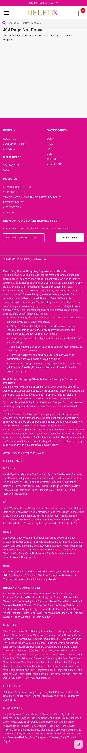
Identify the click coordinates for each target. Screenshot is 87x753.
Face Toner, (46, 508)
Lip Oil (73, 523)
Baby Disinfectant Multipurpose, (30, 729)
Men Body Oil (43, 677)
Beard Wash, (10, 643)
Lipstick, (25, 478)
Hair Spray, (49, 575)
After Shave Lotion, (14, 631)
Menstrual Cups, (12, 601)
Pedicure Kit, (70, 549)
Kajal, (6, 474)
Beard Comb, (57, 643)
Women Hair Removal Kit (35, 617)
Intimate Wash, (67, 553)
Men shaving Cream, (61, 631)
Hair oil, (62, 571)
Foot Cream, (40, 549)
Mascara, (26, 474)
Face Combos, (26, 523)
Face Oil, (17, 515)
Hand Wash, (55, 549)
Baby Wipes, (10, 721)
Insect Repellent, (12, 613)
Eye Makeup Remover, (70, 474)
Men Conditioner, (31, 662)
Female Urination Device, (60, 593)
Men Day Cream (72, 658)
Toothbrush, (76, 545)
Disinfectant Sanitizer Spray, (50, 605)
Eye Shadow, (39, 474)
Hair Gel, (37, 575)
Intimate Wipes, (12, 557)
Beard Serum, (62, 646)
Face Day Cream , (60, 512)
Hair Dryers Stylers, (24, 579)
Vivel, (26, 453)
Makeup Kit (21, 493)
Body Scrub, (55, 541)
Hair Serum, (74, 571)
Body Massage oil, (22, 541)
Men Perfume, (33, 696)
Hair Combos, (11, 575)
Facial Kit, (18, 519)
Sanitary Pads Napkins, (16, 593)
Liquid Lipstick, (39, 478)
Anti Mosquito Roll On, (16, 737)
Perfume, (60, 692)
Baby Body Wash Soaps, (17, 714)
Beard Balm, (29, 646)
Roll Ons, (8, 692)
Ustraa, (7, 453)
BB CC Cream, (40, 486)
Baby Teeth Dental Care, (32, 721)
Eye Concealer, (11, 478)
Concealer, (56, 482)
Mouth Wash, (61, 545)
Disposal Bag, (30, 609)
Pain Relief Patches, (26, 597)
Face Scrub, (60, 508)
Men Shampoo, (11, 662)
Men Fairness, (37, 658)
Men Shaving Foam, (37, 631)
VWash (40, 453)
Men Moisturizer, (63, 650)
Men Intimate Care (43, 674)
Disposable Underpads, (52, 609)
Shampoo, (9, 571)
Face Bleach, (69, 519)
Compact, (8, 486)
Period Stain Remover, (62, 601)
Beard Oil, (57, 639)
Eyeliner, (15, 474)
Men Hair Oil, (48, 662)
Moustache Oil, (41, 643)
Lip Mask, (51, 523)
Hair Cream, (50, 571)
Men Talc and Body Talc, (69, 674)
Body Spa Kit (28, 557)
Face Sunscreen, (49, 515)
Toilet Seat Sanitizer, (55, 613)
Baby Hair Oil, (50, 714)
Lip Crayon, (16, 482)
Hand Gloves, (74, 609)
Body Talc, (9, 545)
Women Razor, (11, 617)
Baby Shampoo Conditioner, (46, 718)
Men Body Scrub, (60, 670)
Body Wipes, (39, 553)
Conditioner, (22, 571)
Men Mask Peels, (46, 654)
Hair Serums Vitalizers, (66, 666)
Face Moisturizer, (39, 512)
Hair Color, (25, 575)
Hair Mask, (36, 571)
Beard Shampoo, (44, 650)
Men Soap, (9, 670)
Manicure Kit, (10, 553)
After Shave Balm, (22, 635)
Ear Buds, (52, 553)
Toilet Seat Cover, (33, 613)
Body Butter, (41, 541)
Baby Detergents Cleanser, (45, 737)
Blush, (34, 490)
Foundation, (70, 482)
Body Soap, (9, 537)
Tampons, (8, 597)
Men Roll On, (16, 696)
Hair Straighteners (45, 579)
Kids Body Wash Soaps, (61, 729)
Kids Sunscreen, (50, 733)
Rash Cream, (46, 545)
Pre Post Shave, (23, 639)
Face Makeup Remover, (16, 490)
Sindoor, (43, 490)
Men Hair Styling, (67, 662)
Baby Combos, (39, 725)
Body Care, (25, 553)
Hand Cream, (24, 549)
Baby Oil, (36, 714)
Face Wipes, (22, 512)
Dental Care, (10, 677)
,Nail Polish (55, 490)
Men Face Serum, (67, 654)
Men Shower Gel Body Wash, (32, 670)
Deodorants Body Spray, (28, 692)
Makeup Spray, (72, 486)
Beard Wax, (25, 643)
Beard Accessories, (23, 650)
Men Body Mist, (50, 696)
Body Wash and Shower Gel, (33, 537)
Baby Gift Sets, (21, 725)
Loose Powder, (23, 486)
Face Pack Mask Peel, (37, 519)
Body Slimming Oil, (27, 545)
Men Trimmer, (76, 613)
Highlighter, (56, 486)
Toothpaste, (9, 549)
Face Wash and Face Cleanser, (21, 508)
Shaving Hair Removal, (35, 601)
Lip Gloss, (71, 478)
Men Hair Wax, (26, 677)
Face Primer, (42, 482)
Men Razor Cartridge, (45, 635)
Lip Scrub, (63, 523)
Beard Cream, (45, 646)
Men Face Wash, (26, 654)
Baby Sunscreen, (72, 718)
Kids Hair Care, (31, 733)
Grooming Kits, (54, 658)
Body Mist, (48, 692)
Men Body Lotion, (22, 674)
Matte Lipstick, (57, 478)
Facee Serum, (31, 515)
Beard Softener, (72, 639)
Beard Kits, (15, 646)
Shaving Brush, (41, 639)
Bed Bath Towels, (23, 605)
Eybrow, (52, 474)
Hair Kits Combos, (42, 666)
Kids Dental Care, (70, 733)
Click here (55, 35)
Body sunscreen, (72, 541)
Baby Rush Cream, (57, 721)
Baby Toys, (54, 725)
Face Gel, (55, 519)
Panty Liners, (37, 593)
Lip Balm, (29, 482)
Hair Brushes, (64, 575)
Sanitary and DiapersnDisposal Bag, (59, 597)
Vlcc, (33, 453)
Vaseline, (17, 453)
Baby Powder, (21, 718)
